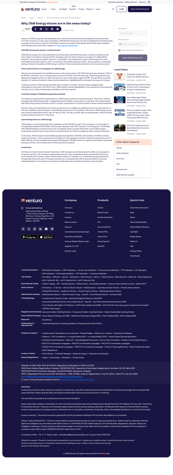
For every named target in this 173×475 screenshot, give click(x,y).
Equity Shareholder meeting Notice (119, 312)
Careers (68, 217)
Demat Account (68, 284)
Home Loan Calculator (87, 270)
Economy (120, 159)
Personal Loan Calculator (108, 270)
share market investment (66, 46)
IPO (117, 164)
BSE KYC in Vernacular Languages (56, 343)
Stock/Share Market (97, 284)
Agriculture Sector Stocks (108, 288)
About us (68, 208)
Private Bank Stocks (50, 291)
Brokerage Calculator (65, 274)
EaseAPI (72, 9)
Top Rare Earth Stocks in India (54, 298)
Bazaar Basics (135, 237)
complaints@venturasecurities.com (77, 379)
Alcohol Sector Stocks (72, 288)
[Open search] (113, 9)
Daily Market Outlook (51, 294)
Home (23, 18)
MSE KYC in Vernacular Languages (89, 347)
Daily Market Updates (125, 175)
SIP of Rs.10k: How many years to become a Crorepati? (126, 305)
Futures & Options (105, 217)
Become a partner (115, 2)
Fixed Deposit (103, 241)
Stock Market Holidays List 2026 (55, 316)
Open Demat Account (140, 9)
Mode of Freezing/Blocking (116, 347)
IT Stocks (57, 288)
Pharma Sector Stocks (130, 288)
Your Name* (122, 28)
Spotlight (63, 9)
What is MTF (141, 284)
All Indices (46, 277)
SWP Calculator (69, 270)
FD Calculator (141, 270)
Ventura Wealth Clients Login (77, 241)
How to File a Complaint (109, 340)
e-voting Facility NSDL (77, 337)
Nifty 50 (56, 277)
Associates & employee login (77, 232)
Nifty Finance (86, 277)
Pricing (81, 9)
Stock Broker (47, 354)
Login (121, 9)
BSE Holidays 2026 (128, 316)
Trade (52, 9)
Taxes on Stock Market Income (121, 284)
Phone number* (123, 39)
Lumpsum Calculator (98, 274)
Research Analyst (80, 354)
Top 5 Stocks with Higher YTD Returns (58, 305)
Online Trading (48, 284)
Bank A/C (70, 340)
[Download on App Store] (46, 237)
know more (52, 2)
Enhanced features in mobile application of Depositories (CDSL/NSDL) (72, 323)
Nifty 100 (132, 277)
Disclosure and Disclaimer (53, 340)
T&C (132, 246)
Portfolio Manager (63, 354)
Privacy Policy (136, 251)
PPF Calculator (127, 270)
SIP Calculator (82, 274)
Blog (132, 212)
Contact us (69, 212)
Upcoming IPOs (104, 227)
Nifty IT (97, 277)
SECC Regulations (50, 350)
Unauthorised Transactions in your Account (60, 333)
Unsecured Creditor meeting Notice (87, 312)
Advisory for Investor (103, 333)
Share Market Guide (138, 222)
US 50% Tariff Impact (51, 309)
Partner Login (70, 251)
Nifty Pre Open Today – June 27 (75, 294)
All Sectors (47, 288)
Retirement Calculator (51, 270)
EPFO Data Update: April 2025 (88, 305)
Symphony (47, 320)
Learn (98, 9)
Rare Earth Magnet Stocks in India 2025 (85, 298)
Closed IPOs (102, 232)
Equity (45, 358)
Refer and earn (131, 2)
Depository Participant (99, 354)
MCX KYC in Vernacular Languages (116, 343)
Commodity (54, 358)
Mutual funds (121, 169)
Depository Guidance (123, 333)
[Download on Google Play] (29, 237)
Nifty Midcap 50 (145, 277)
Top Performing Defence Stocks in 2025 (109, 302)
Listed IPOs (102, 237)
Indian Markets (122, 153)
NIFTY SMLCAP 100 (86, 280)
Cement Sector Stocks (87, 291)
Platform (90, 9)
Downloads (135, 256)
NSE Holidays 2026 (110, 316)
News (32, 18)
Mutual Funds (102, 212)
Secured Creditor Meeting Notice (56, 312)
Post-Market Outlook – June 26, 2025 (105, 294)
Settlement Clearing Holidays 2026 (86, 316)
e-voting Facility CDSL (97, 337)
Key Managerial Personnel (87, 340)
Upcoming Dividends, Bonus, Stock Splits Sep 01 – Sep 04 (66, 302)
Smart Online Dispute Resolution (122, 337)
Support (142, 2)
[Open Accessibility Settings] (149, 2)
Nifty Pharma (107, 277)
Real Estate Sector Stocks (110, 291)
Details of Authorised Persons (134, 340)
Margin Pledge (86, 333)
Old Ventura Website (73, 237)
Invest (44, 9)
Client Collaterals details (139, 347)
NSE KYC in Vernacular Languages (86, 343)
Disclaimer (65, 358)
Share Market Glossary (139, 227)
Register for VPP (72, 246)
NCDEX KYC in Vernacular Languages (57, 347)
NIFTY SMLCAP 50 (68, 280)
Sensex (65, 277)
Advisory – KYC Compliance (54, 337)
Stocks (40, 18)
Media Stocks (90, 288)
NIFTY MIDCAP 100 (50, 280)
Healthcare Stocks (68, 291)
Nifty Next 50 (121, 277)
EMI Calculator (48, 274)
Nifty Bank (74, 277)
